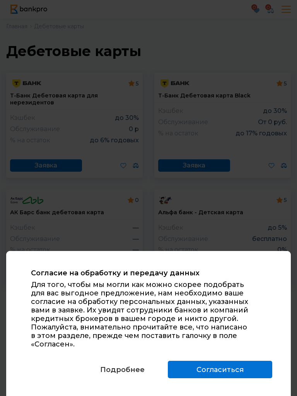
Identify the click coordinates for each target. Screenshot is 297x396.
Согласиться (220, 369)
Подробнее (122, 369)
